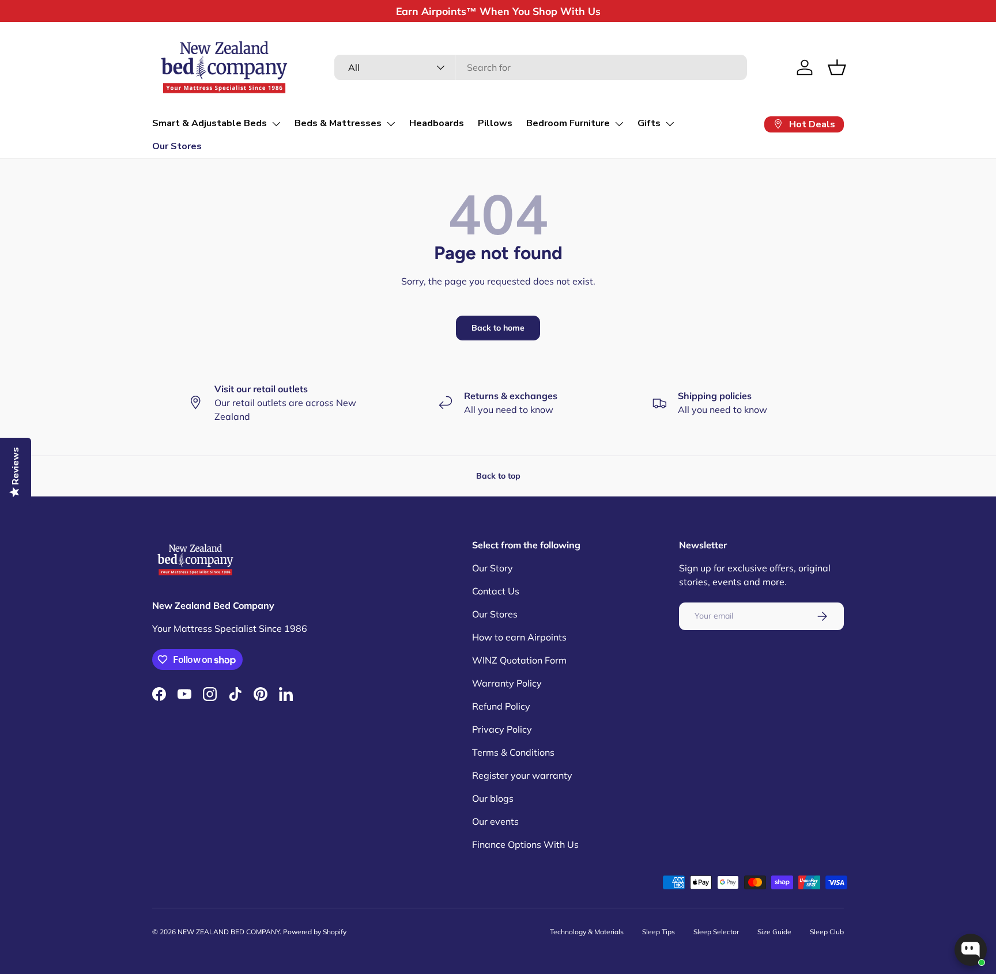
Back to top (498, 476)
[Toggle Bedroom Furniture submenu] (619, 124)
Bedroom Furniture (568, 123)
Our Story (492, 568)
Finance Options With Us (525, 844)
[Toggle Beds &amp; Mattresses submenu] (391, 124)
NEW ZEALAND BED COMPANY (229, 931)
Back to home (498, 328)
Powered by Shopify (314, 931)
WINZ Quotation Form (519, 660)
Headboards (436, 123)
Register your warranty (522, 775)
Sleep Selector (716, 931)
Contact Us (495, 591)
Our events (495, 821)
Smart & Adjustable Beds (209, 123)
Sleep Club (827, 931)
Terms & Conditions (513, 752)
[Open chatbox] (970, 950)
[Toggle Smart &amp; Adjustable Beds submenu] (276, 124)
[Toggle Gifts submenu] (670, 124)
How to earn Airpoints (519, 637)
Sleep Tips (658, 931)
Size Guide (774, 931)
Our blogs (493, 798)
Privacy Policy (502, 729)
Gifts (649, 123)
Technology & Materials (587, 931)
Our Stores (177, 146)
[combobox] (540, 67)
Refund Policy (501, 706)
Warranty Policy (507, 683)
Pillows (495, 123)
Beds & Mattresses (338, 123)
